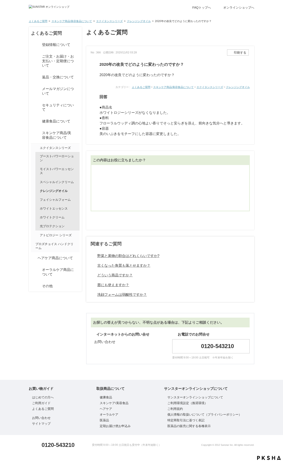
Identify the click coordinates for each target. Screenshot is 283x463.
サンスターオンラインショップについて (195, 397)
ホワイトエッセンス (54, 208)
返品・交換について (58, 77)
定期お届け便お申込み (115, 426)
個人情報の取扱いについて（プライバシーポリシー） (204, 414)
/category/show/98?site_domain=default (37, 148)
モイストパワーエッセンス (57, 171)
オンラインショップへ (238, 7)
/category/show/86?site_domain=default (33, 91)
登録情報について (56, 45)
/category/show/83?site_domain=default (33, 107)
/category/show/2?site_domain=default (33, 45)
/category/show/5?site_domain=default (33, 121)
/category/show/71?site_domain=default (37, 235)
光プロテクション (52, 226)
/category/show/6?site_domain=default (33, 135)
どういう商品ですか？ (115, 275)
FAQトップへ (201, 7)
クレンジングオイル (139, 21)
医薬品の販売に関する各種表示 (189, 426)
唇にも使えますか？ (113, 285)
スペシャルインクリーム (57, 182)
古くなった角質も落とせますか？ (123, 265)
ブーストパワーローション (57, 158)
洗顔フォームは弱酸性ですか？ (122, 294)
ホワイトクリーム (52, 217)
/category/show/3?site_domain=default (33, 61)
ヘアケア (106, 409)
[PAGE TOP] (270, 445)
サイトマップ (41, 423)
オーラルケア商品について (58, 272)
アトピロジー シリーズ (56, 235)
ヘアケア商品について (55, 258)
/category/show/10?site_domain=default (33, 286)
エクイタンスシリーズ (109, 21)
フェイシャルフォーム (55, 199)
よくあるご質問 (38, 21)
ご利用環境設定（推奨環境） (187, 403)
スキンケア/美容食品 (114, 403)
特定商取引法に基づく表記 (186, 420)
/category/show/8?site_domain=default (33, 272)
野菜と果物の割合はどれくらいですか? (128, 256)
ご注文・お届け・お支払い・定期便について (58, 60)
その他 (47, 286)
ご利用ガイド (41, 403)
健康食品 (106, 397)
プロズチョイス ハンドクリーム (54, 246)
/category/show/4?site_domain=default (33, 77)
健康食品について (56, 121)
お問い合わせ (104, 342)
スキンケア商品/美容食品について (72, 21)
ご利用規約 (175, 409)
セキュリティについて (58, 107)
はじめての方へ (43, 397)
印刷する (240, 52)
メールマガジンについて (58, 91)
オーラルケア (109, 414)
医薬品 (104, 420)
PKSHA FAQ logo (269, 458)
